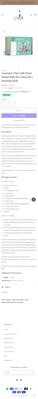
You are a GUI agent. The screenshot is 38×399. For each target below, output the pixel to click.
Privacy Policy (8, 347)
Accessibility (8, 360)
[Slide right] (23, 67)
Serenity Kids (16, 395)
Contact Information (10, 334)
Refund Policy (8, 338)
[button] (2, 15)
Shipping (10, 88)
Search (6, 329)
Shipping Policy (9, 343)
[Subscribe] (32, 372)
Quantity (3, 99)
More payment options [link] (19, 120)
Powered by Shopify (23, 395)
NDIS (5, 356)
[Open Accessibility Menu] (33, 199)
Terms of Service (9, 351)
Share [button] (5, 292)
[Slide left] (15, 67)
